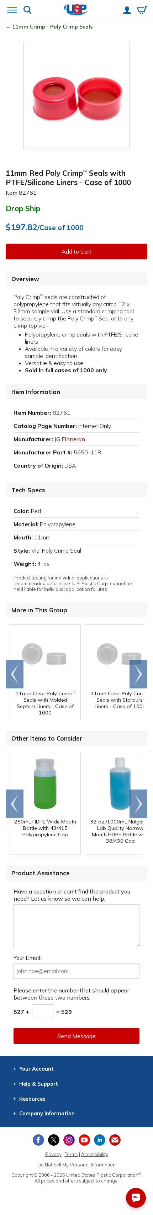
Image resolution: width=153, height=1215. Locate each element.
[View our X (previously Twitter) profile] (54, 1140)
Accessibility (94, 1154)
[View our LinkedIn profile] (100, 1140)
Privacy (53, 1154)
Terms (71, 1154)
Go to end (15, 674)
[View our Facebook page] (38, 1140)
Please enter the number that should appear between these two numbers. (71, 994)
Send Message (76, 1036)
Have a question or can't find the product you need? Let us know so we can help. (72, 895)
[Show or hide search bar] (27, 10)
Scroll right (138, 674)
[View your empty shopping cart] (142, 11)
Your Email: (27, 957)
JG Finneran (69, 439)
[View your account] (127, 11)
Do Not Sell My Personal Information (76, 1164)
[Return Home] (76, 10)
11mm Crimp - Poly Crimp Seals (52, 27)
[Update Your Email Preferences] (115, 1140)
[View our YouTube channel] (84, 1140)
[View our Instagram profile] (69, 1140)
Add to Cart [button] (76, 251)
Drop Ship (23, 208)
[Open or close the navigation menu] (12, 11)
